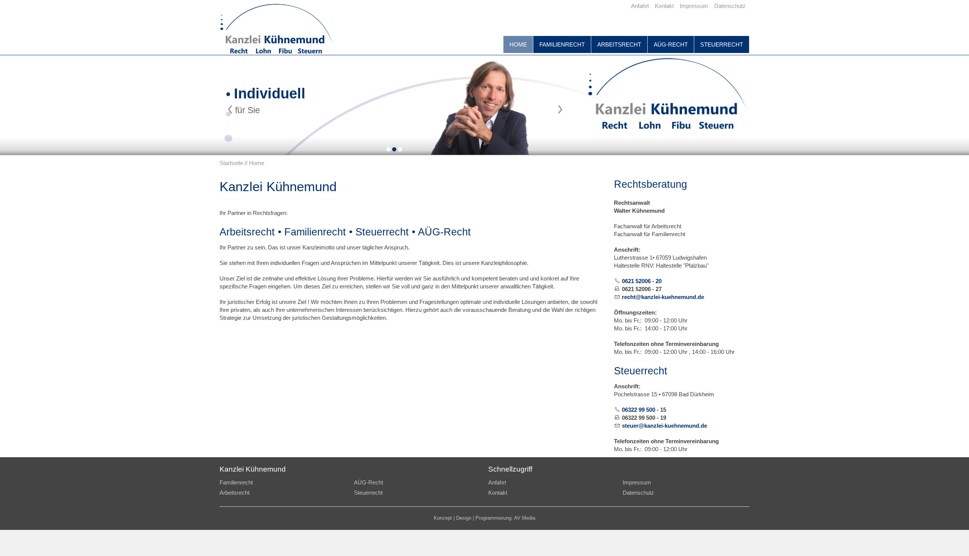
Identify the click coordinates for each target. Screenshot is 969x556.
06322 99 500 (638, 409)
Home (518, 44)
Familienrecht (562, 44)
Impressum (637, 482)
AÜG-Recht (671, 44)
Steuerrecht (721, 44)
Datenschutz (638, 492)
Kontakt (497, 492)
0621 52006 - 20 (642, 281)
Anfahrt (497, 482)
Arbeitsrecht (619, 44)
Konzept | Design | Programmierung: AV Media (484, 518)
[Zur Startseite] (276, 30)
